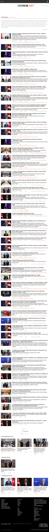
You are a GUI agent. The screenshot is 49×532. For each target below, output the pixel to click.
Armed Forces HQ (37, 518)
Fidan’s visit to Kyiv (23, 177)
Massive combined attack (38, 505)
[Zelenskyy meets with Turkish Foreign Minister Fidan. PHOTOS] (6, 190)
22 (26, 307)
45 (26, 201)
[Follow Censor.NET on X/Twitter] (33, 529)
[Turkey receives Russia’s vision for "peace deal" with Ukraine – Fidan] (6, 89)
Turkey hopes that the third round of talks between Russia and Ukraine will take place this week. (30, 142)
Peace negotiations (41, 48)
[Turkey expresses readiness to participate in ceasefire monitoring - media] (6, 285)
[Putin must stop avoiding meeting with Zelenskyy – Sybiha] (6, 278)
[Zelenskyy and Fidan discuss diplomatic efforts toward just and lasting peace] (6, 183)
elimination (36, 512)
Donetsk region (37, 515)
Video (19, 505)
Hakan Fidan (5, 17)
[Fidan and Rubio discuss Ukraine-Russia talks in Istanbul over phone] (6, 158)
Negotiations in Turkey (42, 111)
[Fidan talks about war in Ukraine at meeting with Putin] (6, 255)
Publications (20, 512)
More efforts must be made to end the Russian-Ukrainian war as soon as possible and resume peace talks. (28, 116)
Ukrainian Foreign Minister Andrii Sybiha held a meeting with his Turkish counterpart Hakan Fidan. (28, 277)
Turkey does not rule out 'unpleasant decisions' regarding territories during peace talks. (28, 321)
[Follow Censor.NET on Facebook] (31, 529)
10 (26, 91)
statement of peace (41, 201)
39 (26, 65)
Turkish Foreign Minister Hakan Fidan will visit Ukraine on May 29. (27, 239)
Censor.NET (20, 499)
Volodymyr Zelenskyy (38, 509)
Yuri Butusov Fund (4, 503)
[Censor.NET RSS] (47, 529)
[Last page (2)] (27, 434)
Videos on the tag (6, 457)
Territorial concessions (42, 127)
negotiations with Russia (24, 145)
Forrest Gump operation (38, 499)
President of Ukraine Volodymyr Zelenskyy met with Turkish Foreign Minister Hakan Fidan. (29, 183)
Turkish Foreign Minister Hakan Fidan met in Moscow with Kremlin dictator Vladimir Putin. (29, 262)
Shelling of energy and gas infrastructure (39, 102)
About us (3, 499)
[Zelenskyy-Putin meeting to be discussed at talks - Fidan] (6, 165)
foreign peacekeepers (42, 315)
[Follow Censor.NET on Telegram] (35, 529)
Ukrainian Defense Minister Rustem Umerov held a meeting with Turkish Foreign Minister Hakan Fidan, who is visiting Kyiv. (28, 174)
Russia (35, 516)
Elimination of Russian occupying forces (40, 504)
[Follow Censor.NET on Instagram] (41, 529)
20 (26, 209)
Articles (19, 503)
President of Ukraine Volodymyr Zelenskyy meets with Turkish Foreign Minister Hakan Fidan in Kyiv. (30, 189)
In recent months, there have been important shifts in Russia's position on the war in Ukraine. (29, 125)
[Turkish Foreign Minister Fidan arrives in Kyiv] (6, 216)
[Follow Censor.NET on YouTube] (37, 529)
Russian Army (36, 511)
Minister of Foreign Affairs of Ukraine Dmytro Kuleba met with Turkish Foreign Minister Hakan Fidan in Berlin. (29, 393)
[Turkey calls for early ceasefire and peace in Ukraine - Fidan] (6, 335)
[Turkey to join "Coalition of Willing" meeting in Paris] (6, 72)
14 (26, 330)
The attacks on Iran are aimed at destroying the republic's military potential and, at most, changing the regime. (30, 63)
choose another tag (11, 17)
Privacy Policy (4, 505)
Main (18, 510)
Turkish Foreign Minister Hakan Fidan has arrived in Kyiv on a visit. (27, 214)
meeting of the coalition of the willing (27, 74)
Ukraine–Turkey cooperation (34, 42)
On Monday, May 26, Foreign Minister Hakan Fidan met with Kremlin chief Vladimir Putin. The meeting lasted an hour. (28, 255)
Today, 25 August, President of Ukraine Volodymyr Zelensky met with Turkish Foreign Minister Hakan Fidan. (29, 415)
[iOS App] (45, 529)
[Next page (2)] (25, 434)
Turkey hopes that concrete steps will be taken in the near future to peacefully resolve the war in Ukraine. (29, 329)
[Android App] (43, 529)
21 (26, 272)
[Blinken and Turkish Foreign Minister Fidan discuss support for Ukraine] (6, 385)
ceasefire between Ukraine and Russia (26, 288)
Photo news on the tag (7, 436)
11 (26, 118)
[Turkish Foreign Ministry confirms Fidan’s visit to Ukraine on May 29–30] (6, 240)
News (19, 509)
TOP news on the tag (7, 475)
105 (26, 127)
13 (26, 82)
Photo (19, 504)
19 (26, 101)
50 (26, 323)
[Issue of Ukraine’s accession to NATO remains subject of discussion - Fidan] (6, 206)
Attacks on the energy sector (25, 102)
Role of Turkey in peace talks (25, 58)
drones (35, 510)
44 (26, 371)
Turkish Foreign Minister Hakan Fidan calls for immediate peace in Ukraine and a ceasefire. (30, 335)
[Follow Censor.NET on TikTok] (39, 529)
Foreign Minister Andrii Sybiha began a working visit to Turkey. (26, 352)
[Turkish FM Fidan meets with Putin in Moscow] (6, 263)
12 (26, 402)
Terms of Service (4, 504)
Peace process (40, 92)
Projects (19, 511)
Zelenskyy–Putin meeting (24, 42)
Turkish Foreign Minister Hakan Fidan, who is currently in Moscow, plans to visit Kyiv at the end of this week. (30, 248)
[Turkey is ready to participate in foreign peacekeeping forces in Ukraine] (6, 313)
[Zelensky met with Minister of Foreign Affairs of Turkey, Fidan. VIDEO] (6, 416)
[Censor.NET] (26, 6)
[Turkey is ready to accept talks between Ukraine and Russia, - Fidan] (6, 47)
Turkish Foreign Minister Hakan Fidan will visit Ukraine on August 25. (27, 423)
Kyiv (34, 517)
